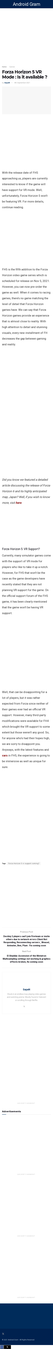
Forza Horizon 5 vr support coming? (23, 863)
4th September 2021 (22, 83)
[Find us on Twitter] (3, 1333)
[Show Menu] (3, 4)
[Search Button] (50, 4)
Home (4, 67)
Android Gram (26, 4)
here (18, 502)
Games (12, 67)
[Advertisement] (26, 143)
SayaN (7, 83)
